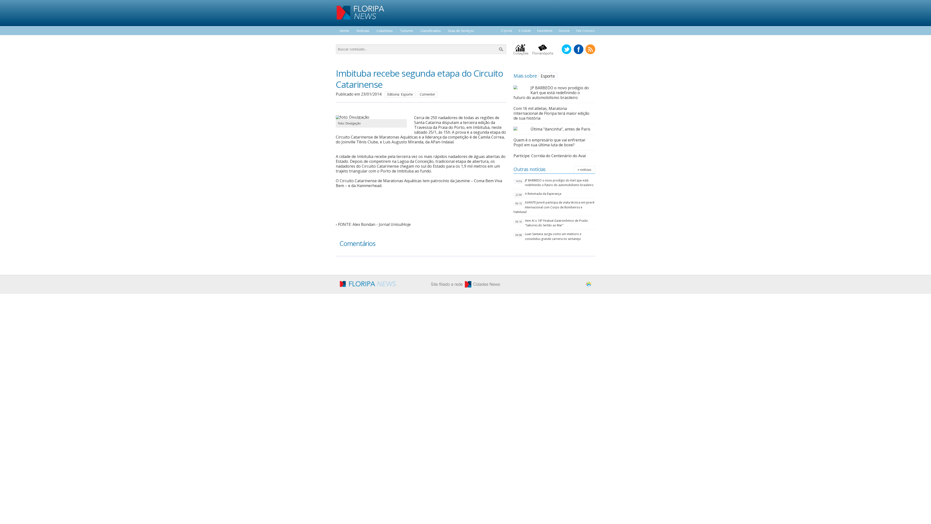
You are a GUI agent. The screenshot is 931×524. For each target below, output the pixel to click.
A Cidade (524, 31)
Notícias (362, 31)
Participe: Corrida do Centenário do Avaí (550, 155)
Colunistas (385, 31)
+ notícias (584, 169)
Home (344, 31)
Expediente (545, 31)
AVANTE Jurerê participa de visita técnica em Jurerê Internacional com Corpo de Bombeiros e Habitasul (554, 207)
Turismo (406, 31)
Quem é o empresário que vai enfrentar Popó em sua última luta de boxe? (550, 142)
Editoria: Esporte (400, 94)
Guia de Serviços (461, 31)
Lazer (343, 40)
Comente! (427, 94)
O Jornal (506, 31)
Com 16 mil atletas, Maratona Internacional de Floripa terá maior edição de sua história (551, 113)
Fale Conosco (585, 31)
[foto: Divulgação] (371, 117)
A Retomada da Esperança (543, 194)
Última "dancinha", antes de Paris (560, 129)
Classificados (430, 31)
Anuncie (564, 31)
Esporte (547, 76)
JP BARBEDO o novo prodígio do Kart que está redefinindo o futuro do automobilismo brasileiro (551, 92)
